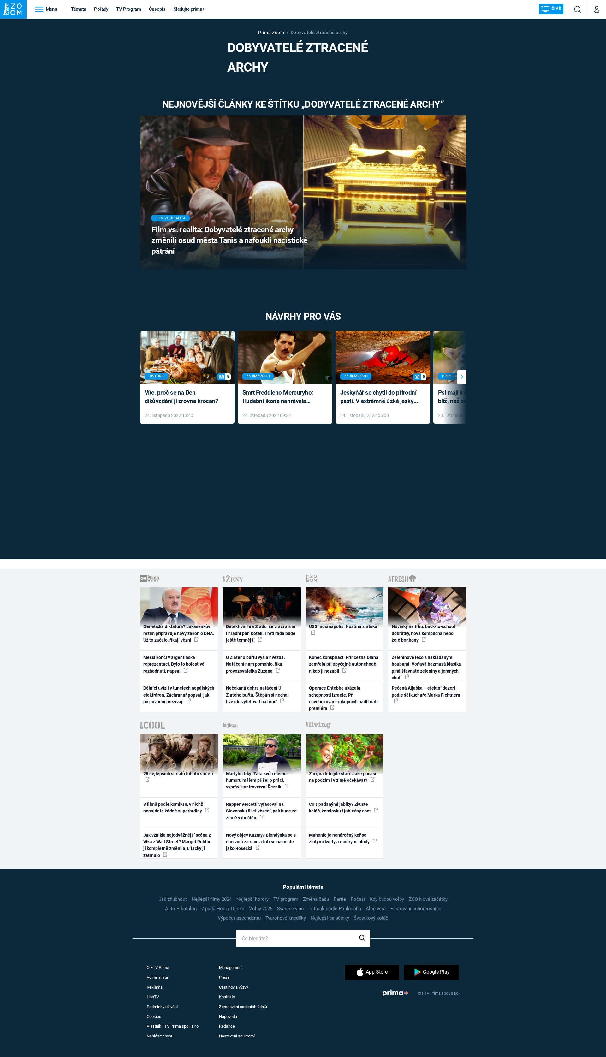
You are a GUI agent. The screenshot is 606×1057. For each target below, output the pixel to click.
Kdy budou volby (387, 899)
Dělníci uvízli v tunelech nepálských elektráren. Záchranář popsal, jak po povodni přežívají (178, 695)
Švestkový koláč (371, 918)
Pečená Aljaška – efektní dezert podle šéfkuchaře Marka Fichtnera (426, 691)
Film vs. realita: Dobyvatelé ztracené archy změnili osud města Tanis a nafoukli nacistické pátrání (230, 240)
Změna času (316, 899)
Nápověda (228, 1016)
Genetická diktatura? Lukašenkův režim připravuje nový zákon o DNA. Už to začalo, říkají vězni (178, 633)
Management (231, 967)
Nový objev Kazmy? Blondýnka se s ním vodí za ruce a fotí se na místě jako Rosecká (261, 842)
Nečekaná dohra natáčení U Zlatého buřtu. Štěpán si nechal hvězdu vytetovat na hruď (257, 695)
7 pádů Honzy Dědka (222, 909)
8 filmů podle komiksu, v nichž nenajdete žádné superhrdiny (173, 807)
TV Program (128, 9)
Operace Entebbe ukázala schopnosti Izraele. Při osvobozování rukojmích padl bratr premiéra (343, 698)
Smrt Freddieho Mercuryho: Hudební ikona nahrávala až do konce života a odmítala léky (280, 397)
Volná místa (157, 977)
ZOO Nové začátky (428, 899)
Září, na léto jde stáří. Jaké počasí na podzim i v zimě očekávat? (342, 777)
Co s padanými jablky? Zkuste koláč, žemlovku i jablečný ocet (340, 807)
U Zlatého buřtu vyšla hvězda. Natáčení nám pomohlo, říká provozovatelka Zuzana (255, 664)
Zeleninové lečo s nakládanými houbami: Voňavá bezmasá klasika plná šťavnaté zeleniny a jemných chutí (426, 667)
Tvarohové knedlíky (285, 918)
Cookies (154, 1016)
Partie (340, 899)
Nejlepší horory (252, 899)
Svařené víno (290, 909)
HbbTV (153, 997)
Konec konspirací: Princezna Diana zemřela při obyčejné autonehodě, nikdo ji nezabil (343, 664)
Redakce (227, 1026)
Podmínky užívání (162, 1006)
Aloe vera (376, 909)
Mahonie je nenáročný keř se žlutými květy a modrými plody (340, 838)
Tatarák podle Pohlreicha (335, 909)
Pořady (101, 9)
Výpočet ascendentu (239, 918)
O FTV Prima (158, 967)
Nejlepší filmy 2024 (212, 899)
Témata (78, 9)
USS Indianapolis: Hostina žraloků (343, 626)
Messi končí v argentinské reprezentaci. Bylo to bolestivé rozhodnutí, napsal (174, 664)
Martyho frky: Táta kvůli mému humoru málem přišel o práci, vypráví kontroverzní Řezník (256, 780)
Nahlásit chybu (160, 1036)
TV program (285, 899)
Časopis (157, 9)
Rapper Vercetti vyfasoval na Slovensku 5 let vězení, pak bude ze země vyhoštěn (261, 811)
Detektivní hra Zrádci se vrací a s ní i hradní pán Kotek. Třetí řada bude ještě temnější (260, 633)
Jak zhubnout (173, 899)
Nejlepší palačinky (330, 918)
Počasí (358, 899)
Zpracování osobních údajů (243, 1006)
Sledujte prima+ (189, 9)
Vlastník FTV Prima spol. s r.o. (173, 1026)
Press (224, 977)
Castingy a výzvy (233, 987)
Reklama (155, 987)
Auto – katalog (181, 909)
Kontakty (227, 997)
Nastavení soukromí (237, 1036)
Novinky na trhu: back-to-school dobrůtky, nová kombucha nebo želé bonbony (423, 633)
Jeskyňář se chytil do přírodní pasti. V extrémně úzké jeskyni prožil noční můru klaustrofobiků (379, 397)
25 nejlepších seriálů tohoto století (178, 773)
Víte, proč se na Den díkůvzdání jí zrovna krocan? (181, 396)
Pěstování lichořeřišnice (415, 909)
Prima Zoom (271, 32)
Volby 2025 (260, 909)
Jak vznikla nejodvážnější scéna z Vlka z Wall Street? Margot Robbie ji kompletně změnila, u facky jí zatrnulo (177, 845)
